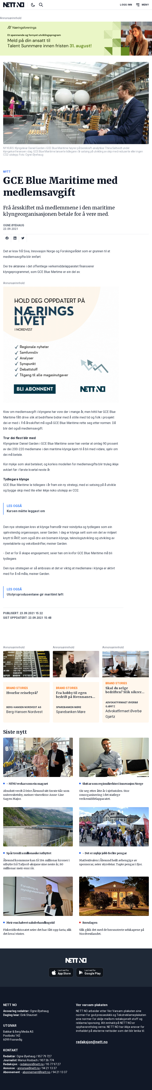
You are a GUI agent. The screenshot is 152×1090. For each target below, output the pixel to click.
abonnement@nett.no (36, 1072)
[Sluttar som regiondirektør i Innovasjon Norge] (114, 757)
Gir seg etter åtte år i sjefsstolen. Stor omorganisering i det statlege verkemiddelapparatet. (104, 795)
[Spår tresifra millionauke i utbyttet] (38, 826)
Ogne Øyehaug (13, 225)
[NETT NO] (17, 4)
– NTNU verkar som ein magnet (27, 783)
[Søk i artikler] (41, 4)
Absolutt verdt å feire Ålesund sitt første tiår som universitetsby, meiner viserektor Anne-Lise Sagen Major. (36, 795)
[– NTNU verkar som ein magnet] (38, 757)
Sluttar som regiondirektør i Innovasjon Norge (112, 783)
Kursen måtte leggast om (26, 511)
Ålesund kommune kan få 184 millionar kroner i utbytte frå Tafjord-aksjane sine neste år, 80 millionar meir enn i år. (36, 864)
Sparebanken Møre (71, 712)
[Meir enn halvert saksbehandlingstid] (38, 896)
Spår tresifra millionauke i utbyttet (28, 853)
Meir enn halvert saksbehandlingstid (30, 922)
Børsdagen (89, 922)
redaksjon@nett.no (32, 1064)
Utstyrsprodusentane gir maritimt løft (35, 594)
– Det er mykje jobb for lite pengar (104, 853)
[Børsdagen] (114, 896)
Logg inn (126, 4)
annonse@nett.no (28, 1068)
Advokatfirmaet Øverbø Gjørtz (123, 714)
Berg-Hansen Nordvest (24, 712)
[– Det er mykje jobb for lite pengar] (114, 826)
